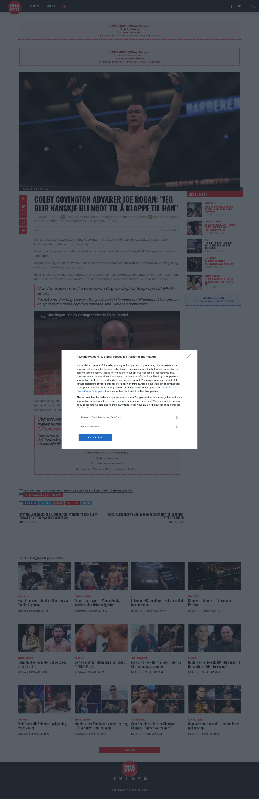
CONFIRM (95, 437)
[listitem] (129, 417)
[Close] (190, 357)
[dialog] (129, 399)
